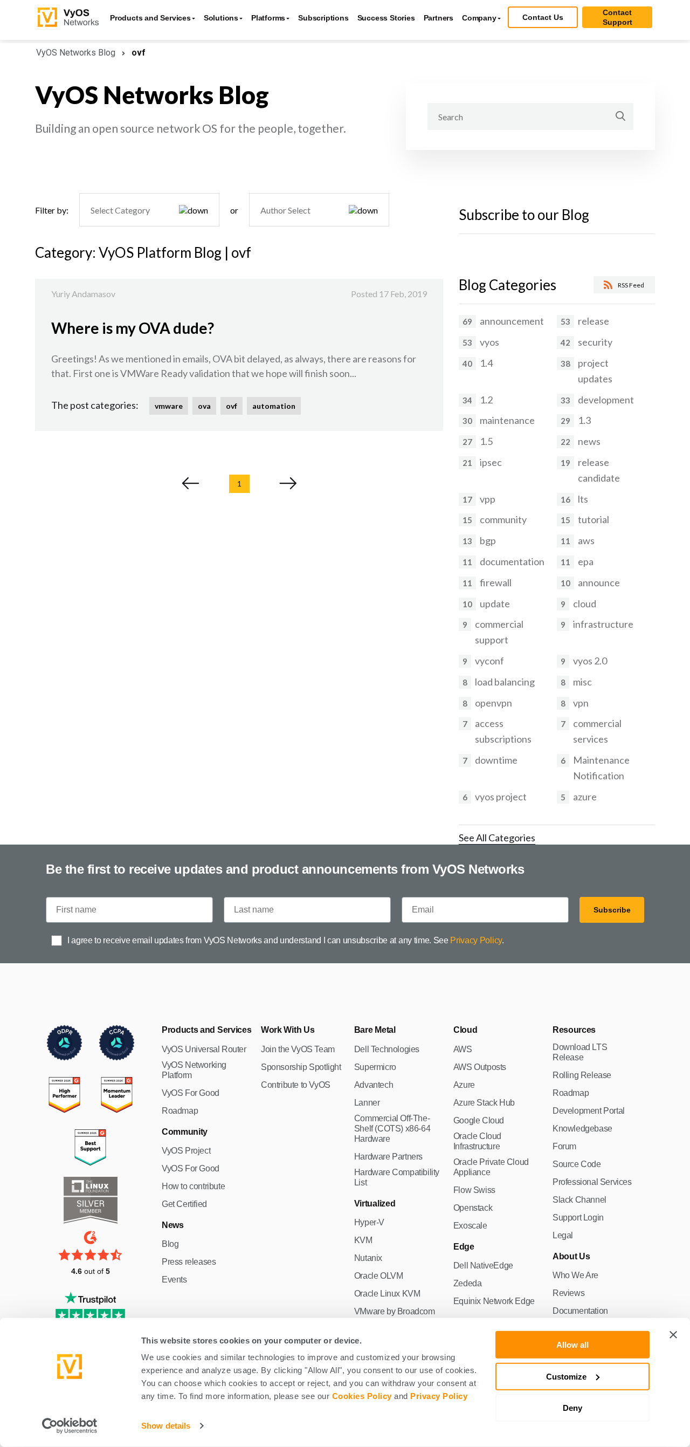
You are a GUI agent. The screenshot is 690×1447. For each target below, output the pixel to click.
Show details (165, 1425)
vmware (169, 405)
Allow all (572, 1344)
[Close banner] (673, 1335)
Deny (572, 1407)
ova (204, 405)
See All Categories (497, 837)
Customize (566, 1376)
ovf (231, 405)
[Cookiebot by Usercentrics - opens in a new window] (70, 1426)
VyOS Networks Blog (75, 52)
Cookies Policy (362, 1396)
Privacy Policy (438, 1396)
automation (273, 405)
